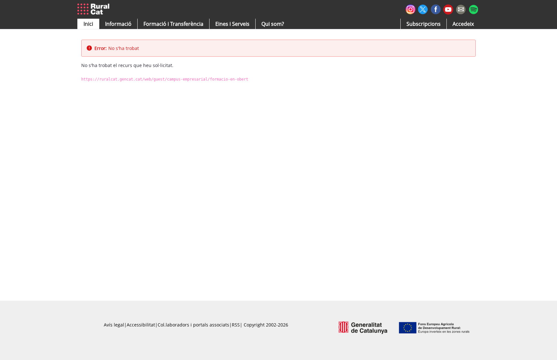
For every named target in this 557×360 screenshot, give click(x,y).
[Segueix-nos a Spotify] (473, 8)
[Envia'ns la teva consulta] (461, 8)
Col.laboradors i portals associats (193, 325)
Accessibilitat (141, 325)
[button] (88, 24)
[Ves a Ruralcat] (94, 9)
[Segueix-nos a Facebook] (436, 8)
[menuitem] (173, 24)
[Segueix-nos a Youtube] (448, 9)
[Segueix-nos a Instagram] (410, 8)
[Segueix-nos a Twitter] (423, 8)
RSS (236, 325)
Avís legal (114, 325)
